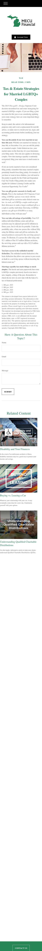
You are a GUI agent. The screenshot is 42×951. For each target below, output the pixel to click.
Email (4, 356)
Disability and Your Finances (15, 449)
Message (5, 370)
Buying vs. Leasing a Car (13, 495)
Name (4, 342)
